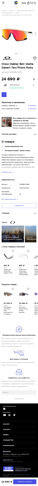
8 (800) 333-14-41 (8, 460)
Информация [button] (8, 445)
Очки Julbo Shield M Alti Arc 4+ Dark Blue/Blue (23, 310)
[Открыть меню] (3, 3)
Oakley (6, 305)
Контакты (7, 451)
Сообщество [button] (8, 440)
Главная (4, 10)
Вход (24, 3)
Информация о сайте (21, 470)
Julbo (5, 267)
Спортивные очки (7, 12)
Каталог (11, 10)
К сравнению (19, 205)
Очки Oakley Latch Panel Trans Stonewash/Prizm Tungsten (8, 311)
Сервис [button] (6, 435)
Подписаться (19, 398)
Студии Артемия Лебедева (23, 468)
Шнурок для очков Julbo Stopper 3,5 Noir (8, 271)
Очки (17, 12)
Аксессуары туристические (25, 10)
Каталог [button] (6, 424)
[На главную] (16, 3)
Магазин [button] (6, 429)
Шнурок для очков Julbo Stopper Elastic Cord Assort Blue (23, 272)
